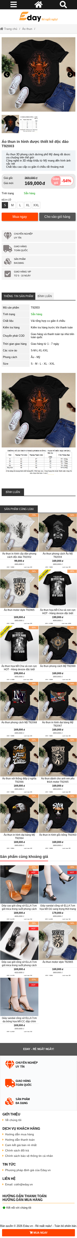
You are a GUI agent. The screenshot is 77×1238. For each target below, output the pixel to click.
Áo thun (27, 28)
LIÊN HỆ (9, 1178)
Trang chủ (10, 28)
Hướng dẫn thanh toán (20, 1139)
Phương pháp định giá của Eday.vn (28, 1170)
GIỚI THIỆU (11, 1114)
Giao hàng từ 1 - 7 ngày (45, 343)
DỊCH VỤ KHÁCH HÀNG (21, 1128)
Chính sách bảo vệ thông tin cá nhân (29, 1155)
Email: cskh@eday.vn (19, 1184)
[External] (19, 541)
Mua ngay (20, 216)
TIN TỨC (9, 1164)
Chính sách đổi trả (17, 1150)
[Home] (39, 17)
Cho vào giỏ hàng (57, 216)
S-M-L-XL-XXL (39, 350)
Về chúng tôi (13, 1120)
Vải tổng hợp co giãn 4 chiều (48, 320)
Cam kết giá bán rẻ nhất (21, 1145)
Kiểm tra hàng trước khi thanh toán (52, 327)
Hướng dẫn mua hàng (19, 1134)
